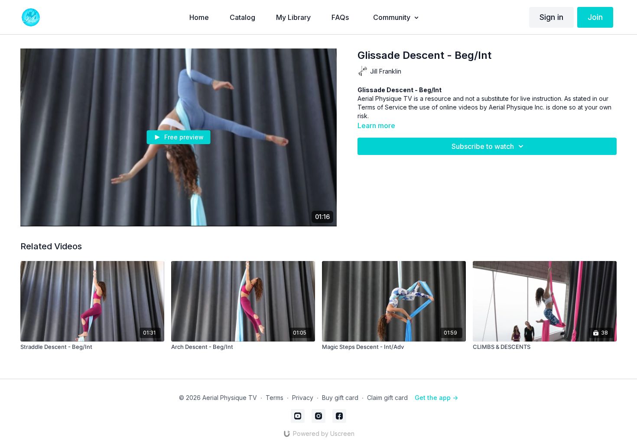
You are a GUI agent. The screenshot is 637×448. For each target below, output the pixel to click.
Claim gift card (387, 397)
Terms (274, 397)
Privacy (302, 397)
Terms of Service (382, 107)
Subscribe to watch (483, 146)
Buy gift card (340, 397)
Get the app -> (436, 397)
